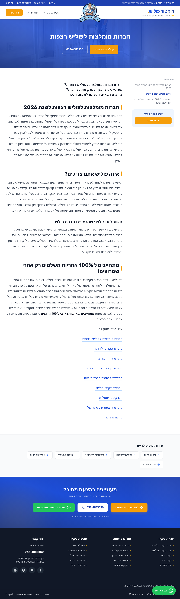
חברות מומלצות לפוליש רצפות (102, 339)
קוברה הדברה (131, 586)
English (10, 594)
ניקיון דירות (167, 560)
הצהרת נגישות (79, 565)
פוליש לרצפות (124, 455)
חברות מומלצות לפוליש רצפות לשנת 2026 (153, 86)
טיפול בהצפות (65, 455)
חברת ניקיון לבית (121, 550)
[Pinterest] (23, 570)
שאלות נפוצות (24, 3)
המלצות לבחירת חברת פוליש (103, 378)
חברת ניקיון (166, 539)
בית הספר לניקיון (121, 545)
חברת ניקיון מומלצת (163, 550)
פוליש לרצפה (122, 539)
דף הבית (170, 3)
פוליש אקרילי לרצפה (108, 348)
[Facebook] (40, 570)
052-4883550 (74, 49)
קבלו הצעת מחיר (104, 49)
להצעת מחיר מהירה (126, 507)
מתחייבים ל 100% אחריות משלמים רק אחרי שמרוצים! (152, 101)
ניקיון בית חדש (78, 560)
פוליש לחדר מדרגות (108, 358)
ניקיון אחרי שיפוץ (94, 455)
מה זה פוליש (114, 417)
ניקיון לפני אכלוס (77, 555)
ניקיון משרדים (37, 455)
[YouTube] (32, 570)
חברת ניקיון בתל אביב (162, 545)
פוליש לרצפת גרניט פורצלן (104, 407)
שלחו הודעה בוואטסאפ (51, 507)
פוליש (159, 3)
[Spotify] (15, 570)
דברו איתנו (153, 120)
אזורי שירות (40, 3)
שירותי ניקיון (166, 565)
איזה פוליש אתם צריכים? (157, 94)
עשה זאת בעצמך (121, 555)
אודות (52, 3)
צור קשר (10, 3)
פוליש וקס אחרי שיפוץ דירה (103, 368)
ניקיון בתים (53, 13)
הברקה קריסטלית (110, 397)
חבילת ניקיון (78, 539)
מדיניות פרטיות (24, 594)
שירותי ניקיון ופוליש (108, 388)
